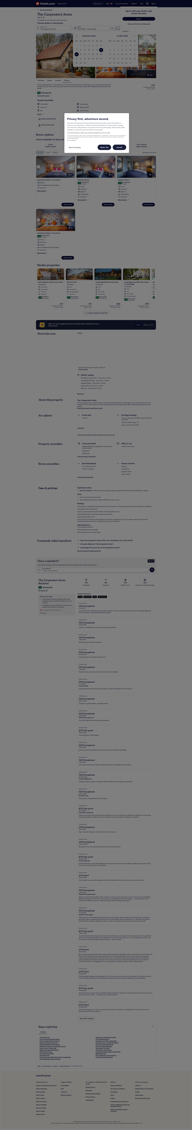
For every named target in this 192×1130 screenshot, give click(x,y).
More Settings (75, 147)
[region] (96, 133)
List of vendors (71, 140)
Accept (119, 147)
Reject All (104, 147)
